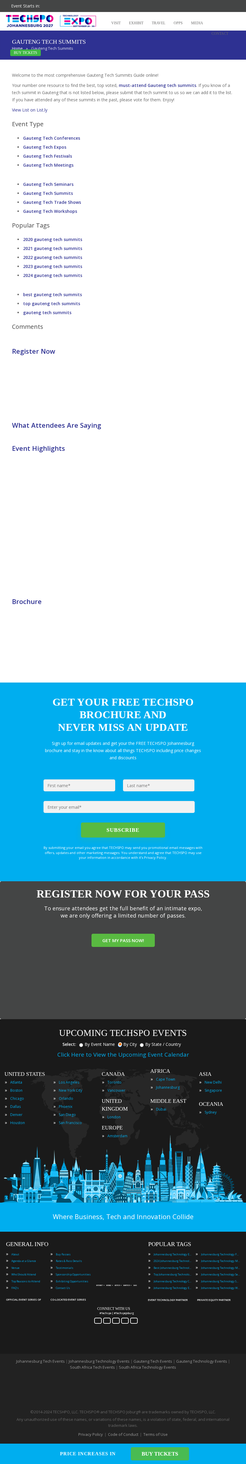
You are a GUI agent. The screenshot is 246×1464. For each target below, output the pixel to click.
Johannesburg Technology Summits (220, 1281)
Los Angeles (69, 1082)
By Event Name (100, 1044)
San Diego (67, 1114)
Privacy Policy (90, 1434)
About (15, 1254)
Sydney (211, 1112)
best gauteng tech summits (52, 294)
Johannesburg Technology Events (173, 1254)
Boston (16, 1090)
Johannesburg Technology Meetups (220, 1268)
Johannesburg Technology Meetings (220, 1261)
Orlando (66, 1098)
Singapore (213, 1090)
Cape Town (165, 1079)
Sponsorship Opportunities (73, 1274)
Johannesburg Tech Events (40, 1361)
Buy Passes (63, 1254)
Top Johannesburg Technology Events (173, 1274)
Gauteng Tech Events (153, 1361)
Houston (17, 1122)
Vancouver (116, 1090)
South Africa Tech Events (92, 1367)
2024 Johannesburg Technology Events (173, 1261)
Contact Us (63, 1288)
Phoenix (65, 1106)
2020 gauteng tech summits (52, 239)
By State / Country (163, 1044)
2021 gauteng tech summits (52, 248)
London (114, 1117)
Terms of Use (155, 1434)
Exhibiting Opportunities (72, 1281)
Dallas (15, 1106)
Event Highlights (38, 448)
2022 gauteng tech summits (52, 257)
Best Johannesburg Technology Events (173, 1268)
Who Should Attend (23, 1274)
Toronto (114, 1082)
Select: (69, 1044)
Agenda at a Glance (23, 1261)
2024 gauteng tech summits (52, 275)
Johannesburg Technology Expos (173, 1288)
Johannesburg (168, 1087)
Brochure (27, 601)
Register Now (33, 351)
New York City (70, 1090)
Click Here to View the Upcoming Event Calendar (123, 1054)
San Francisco (70, 1122)
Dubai (161, 1109)
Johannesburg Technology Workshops (220, 1288)
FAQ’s (15, 1288)
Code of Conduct (123, 1434)
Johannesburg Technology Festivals (220, 1254)
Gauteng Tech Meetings (48, 165)
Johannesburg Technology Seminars (220, 1274)
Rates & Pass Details (69, 1261)
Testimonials (64, 1268)
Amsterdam (117, 1135)
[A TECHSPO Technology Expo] (118, 1278)
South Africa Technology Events (147, 1367)
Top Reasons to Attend (25, 1281)
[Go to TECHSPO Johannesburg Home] (51, 20)
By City (130, 1044)
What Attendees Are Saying (56, 425)
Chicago (17, 1098)
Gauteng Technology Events (201, 1361)
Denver (16, 1114)
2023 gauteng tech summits (52, 266)
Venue (15, 1268)
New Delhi (213, 1082)
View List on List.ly (29, 110)
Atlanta (16, 1082)
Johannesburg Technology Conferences (173, 1281)
